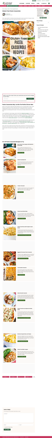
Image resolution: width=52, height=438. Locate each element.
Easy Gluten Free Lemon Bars (42, 35)
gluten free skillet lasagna (26, 116)
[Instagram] (35, 0)
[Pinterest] (34, 0)
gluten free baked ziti (28, 117)
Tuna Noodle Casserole (22, 267)
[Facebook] (32, 0)
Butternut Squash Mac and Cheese (24, 334)
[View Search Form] (49, 3)
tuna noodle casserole (6, 121)
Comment (5, 413)
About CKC (43, 0)
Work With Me (47, 0)
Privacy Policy (10, 427)
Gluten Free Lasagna (25, 113)
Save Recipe (30, 98)
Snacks (39, 5)
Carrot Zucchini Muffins (41, 33)
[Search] (48, 22)
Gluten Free (28, 3)
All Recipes (20, 5)
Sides (36, 5)
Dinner (33, 5)
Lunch (29, 5)
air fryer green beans (23, 122)
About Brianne (39, 0)
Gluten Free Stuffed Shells (22, 211)
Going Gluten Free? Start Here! (13, 5)
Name (5, 424)
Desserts (43, 5)
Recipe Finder (22, 3)
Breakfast (25, 5)
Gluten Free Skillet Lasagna (23, 349)
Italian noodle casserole (13, 117)
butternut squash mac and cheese (24, 121)
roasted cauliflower (30, 122)
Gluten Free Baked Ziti (22, 159)
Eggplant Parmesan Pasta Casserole (25, 252)
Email (20, 424)
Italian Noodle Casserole (22, 293)
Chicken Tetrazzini (21, 185)
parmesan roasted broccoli (12, 123)
